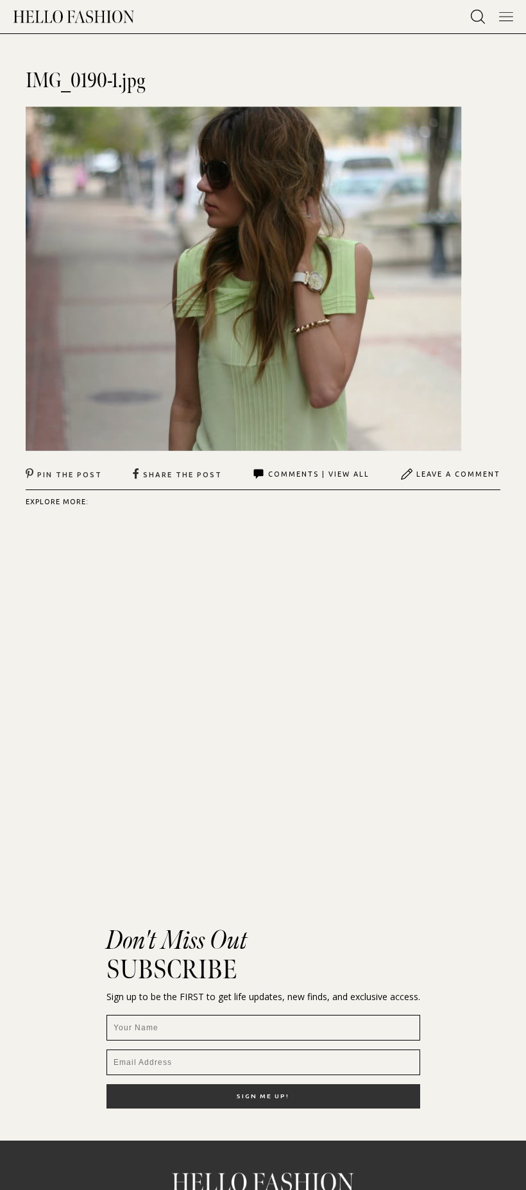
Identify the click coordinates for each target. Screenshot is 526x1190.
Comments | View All (318, 474)
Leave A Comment (458, 474)
